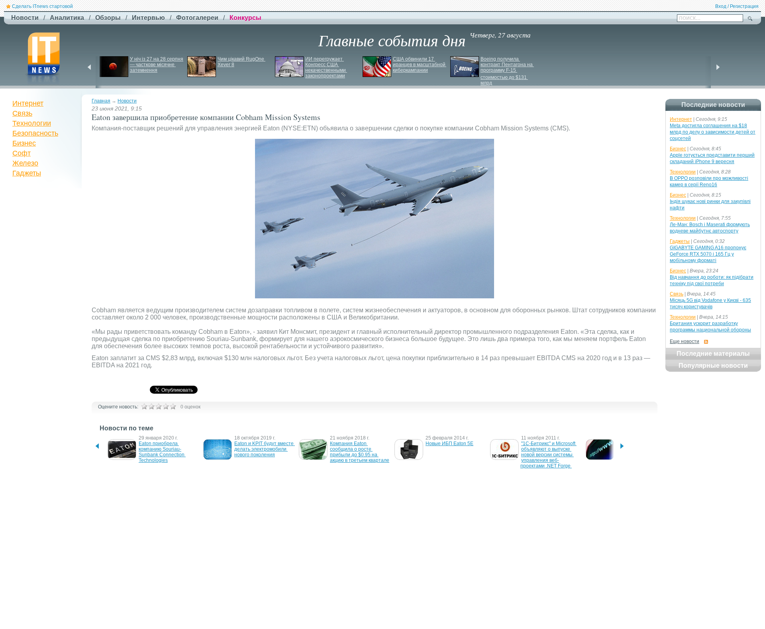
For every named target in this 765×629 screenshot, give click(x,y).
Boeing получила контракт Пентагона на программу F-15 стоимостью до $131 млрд (507, 71)
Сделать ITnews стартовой (42, 6)
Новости (127, 101)
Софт (21, 153)
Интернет (27, 103)
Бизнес (24, 143)
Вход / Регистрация (737, 6)
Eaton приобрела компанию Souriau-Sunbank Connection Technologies (162, 452)
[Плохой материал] (151, 406)
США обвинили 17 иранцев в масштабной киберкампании (420, 64)
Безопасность (35, 133)
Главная (101, 101)
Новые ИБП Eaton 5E (449, 443)
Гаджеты (26, 173)
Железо (25, 163)
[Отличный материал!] (173, 406)
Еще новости (684, 341)
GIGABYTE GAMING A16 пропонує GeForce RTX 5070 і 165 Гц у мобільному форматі (708, 254)
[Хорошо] (165, 406)
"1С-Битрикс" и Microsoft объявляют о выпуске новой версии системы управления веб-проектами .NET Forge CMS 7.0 (548, 457)
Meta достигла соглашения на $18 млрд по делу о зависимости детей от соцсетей (712, 132)
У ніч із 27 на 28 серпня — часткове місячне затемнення (157, 64)
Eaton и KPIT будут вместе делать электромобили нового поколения (264, 449)
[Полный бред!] (144, 406)
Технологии (31, 123)
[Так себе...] (158, 406)
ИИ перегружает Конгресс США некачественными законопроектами (326, 67)
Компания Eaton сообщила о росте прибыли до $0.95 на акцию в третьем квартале (359, 452)
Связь (22, 113)
